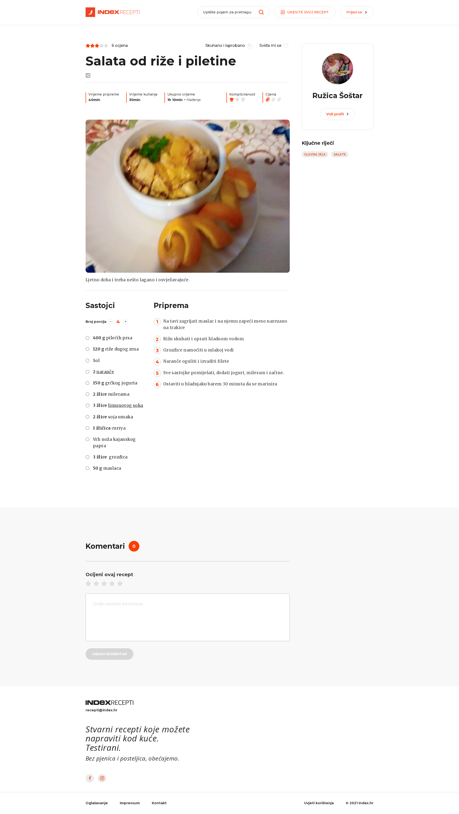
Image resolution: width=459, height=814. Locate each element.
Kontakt (159, 803)
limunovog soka (125, 405)
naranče (105, 371)
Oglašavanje (97, 803)
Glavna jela (315, 154)
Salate (340, 154)
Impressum (130, 803)
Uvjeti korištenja (319, 803)
